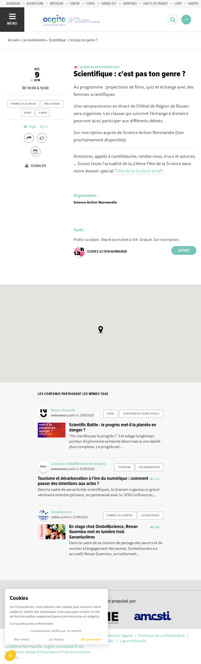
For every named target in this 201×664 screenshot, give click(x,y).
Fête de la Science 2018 (138, 170)
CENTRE (75, 3)
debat (28, 113)
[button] (10, 656)
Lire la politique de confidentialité (31, 623)
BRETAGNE (56, 3)
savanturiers (150, 515)
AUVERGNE (13, 3)
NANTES (193, 3)
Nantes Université (63, 410)
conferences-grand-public (141, 414)
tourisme (124, 467)
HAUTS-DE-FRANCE (155, 3)
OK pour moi (91, 639)
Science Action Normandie (107, 251)
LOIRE (178, 3)
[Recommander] (42, 138)
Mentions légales (118, 635)
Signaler (38, 166)
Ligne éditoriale (133, 641)
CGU (110, 641)
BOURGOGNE (35, 3)
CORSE (90, 3)
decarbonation (149, 467)
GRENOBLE (130, 3)
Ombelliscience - (62, 512)
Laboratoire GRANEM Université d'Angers (78, 464)
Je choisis (56, 639)
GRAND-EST (108, 3)
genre (43, 113)
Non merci (22, 639)
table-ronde (52, 104)
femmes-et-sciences (24, 104)
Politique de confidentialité (161, 635)
